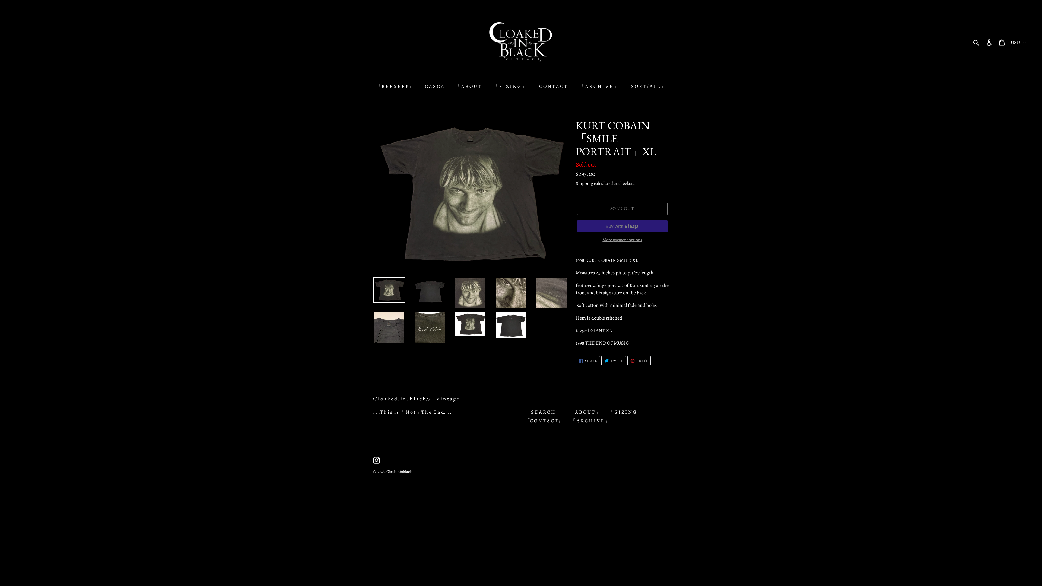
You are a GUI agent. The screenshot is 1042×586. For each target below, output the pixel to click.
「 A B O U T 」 (585, 412)
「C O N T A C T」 (544, 421)
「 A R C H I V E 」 (590, 421)
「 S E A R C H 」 (543, 412)
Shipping (584, 183)
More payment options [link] (622, 240)
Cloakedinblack (399, 471)
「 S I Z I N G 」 (625, 412)
